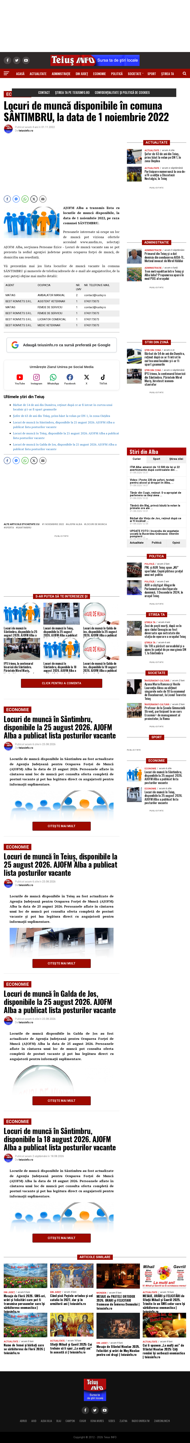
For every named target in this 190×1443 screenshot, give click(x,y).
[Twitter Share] (33, 199)
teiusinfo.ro (26, 130)
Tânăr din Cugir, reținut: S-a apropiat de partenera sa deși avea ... (155, 494)
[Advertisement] (95, 26)
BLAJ (58, 1421)
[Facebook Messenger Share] (16, 199)
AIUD (33, 1421)
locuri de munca (96, 524)
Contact (44, 92)
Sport (152, 73)
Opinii (176, 542)
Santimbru (24, 528)
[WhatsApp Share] (25, 199)
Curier (137, 459)
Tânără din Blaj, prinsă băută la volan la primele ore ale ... (155, 507)
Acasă (20, 73)
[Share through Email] (42, 199)
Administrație (61, 73)
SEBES (111, 1421)
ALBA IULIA (46, 1421)
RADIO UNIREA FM (141, 1421)
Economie (99, 73)
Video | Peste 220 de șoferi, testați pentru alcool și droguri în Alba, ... (152, 481)
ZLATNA (123, 1421)
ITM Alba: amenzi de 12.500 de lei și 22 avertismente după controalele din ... (155, 468)
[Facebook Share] (7, 199)
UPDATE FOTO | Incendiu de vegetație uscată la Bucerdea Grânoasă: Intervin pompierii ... (154, 533)
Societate (134, 73)
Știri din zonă (95, 84)
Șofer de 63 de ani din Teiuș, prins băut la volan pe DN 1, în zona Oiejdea (61, 416)
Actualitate (38, 73)
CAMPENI (70, 1421)
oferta (9, 528)
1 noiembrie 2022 (53, 524)
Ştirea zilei (176, 459)
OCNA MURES (97, 1421)
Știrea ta (167, 73)
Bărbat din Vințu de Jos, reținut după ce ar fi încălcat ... (155, 520)
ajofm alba (74, 524)
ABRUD (23, 1421)
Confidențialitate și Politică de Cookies (122, 92)
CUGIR (82, 1421)
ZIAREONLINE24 (162, 1421)
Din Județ (82, 73)
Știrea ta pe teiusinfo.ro (72, 92)
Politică (117, 73)
